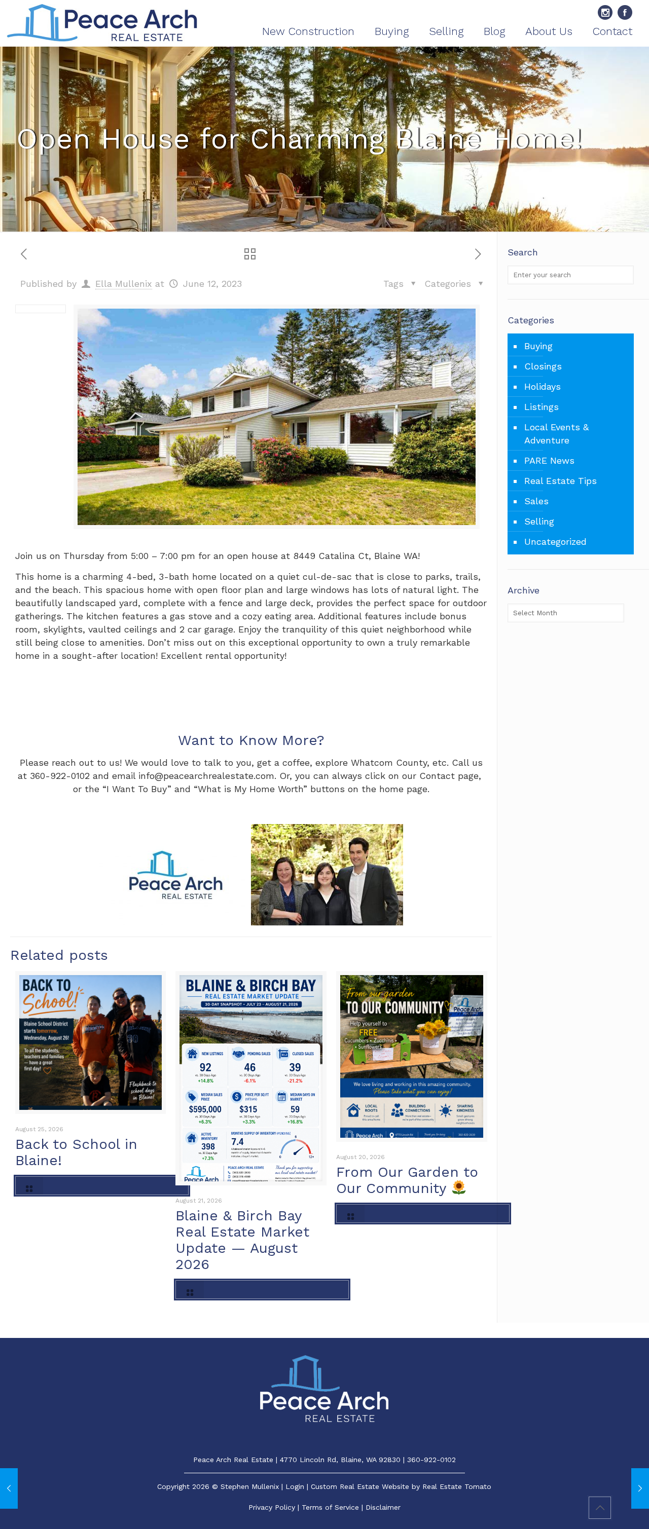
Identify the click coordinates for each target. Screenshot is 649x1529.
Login (294, 1486)
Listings (541, 406)
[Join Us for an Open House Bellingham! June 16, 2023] (640, 1488)
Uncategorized (555, 541)
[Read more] (102, 1185)
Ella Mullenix (123, 283)
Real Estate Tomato (456, 1486)
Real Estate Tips (560, 480)
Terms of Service (330, 1507)
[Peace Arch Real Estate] (102, 23)
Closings (543, 366)
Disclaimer (383, 1507)
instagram (605, 12)
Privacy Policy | (275, 1507)
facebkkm (625, 12)
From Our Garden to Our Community (407, 1180)
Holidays (542, 386)
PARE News (549, 460)
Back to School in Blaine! (76, 1152)
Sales (536, 501)
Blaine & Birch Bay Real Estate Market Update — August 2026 (242, 1240)
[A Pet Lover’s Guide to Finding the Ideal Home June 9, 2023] (9, 1488)
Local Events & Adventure (556, 433)
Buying (538, 346)
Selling (539, 521)
